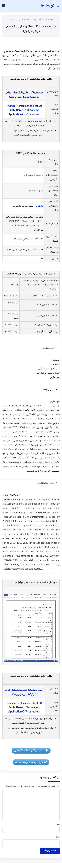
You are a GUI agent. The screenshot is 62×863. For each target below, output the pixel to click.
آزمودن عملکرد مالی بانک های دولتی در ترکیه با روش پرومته (24, 692)
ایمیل (58, 837)
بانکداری (39, 206)
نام (58, 824)
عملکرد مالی (37, 250)
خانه (49, 19)
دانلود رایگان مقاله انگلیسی (29, 750)
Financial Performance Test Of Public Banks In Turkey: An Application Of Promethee (24, 110)
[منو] (3, 7)
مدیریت (39, 191)
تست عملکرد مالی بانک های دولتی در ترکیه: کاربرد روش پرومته (24, 95)
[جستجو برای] (58, 7)
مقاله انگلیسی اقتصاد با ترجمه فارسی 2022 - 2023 (27, 19)
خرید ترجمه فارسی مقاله (29, 762)
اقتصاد (30, 191)
